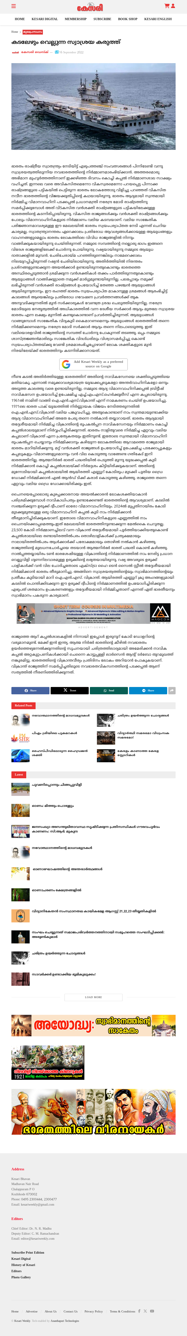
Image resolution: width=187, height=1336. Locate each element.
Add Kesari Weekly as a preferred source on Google (98, 364)
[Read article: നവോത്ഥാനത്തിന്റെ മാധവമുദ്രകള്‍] (20, 720)
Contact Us (71, 1312)
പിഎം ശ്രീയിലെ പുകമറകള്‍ (54, 733)
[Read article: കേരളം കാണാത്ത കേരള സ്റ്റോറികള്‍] (106, 755)
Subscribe (102, 19)
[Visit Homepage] (90, 6)
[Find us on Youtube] (152, 1311)
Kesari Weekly (22, 1321)
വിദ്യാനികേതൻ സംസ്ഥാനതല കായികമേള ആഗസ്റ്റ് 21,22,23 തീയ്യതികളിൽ (94, 911)
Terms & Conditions (122, 1312)
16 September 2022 (71, 52)
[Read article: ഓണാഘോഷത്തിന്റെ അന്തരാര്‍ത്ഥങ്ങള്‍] (20, 873)
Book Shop (128, 19)
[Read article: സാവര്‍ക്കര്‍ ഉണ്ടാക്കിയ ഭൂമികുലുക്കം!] (20, 979)
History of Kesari (23, 1265)
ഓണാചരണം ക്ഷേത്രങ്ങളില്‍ (56, 890)
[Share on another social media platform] (172, 690)
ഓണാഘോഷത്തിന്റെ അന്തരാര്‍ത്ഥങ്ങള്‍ (67, 869)
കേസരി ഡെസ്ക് (34, 52)
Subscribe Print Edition (27, 1253)
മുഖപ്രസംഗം (32, 32)
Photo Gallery (21, 1277)
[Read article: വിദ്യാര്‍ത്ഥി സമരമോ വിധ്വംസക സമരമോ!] (106, 737)
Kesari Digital (45, 19)
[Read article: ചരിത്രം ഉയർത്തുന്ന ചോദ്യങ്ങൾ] (106, 720)
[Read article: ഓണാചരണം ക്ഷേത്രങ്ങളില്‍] (20, 894)
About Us (51, 1312)
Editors (16, 1271)
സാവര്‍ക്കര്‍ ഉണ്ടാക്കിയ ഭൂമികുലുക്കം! (63, 975)
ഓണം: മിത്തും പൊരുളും (53, 806)
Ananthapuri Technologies (65, 1321)
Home (20, 19)
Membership (76, 19)
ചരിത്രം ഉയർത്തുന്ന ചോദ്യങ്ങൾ (143, 716)
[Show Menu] (13, 7)
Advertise (32, 1312)
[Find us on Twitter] (145, 1311)
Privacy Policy (94, 1312)
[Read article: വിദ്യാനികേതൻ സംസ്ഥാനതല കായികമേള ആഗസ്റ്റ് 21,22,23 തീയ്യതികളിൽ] (20, 915)
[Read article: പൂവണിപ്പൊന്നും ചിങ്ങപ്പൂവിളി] (20, 789)
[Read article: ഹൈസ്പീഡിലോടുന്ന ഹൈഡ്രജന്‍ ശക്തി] (20, 755)
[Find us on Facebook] (139, 1311)
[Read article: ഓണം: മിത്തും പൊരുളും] (20, 810)
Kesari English (158, 19)
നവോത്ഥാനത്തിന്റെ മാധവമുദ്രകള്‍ (61, 716)
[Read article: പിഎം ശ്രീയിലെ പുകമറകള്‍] (20, 737)
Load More (93, 997)
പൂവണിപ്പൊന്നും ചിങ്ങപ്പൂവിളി (57, 785)
